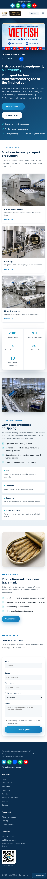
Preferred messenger (13, 693)
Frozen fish (6, 790)
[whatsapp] (18, 5)
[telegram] (12, 5)
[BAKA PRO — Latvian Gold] (11, 13)
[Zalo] (21, 59)
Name (7, 661)
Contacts (5, 805)
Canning (5, 821)
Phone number (10, 683)
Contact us (40, 875)
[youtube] (34, 5)
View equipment (13, 106)
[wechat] (29, 5)
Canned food (12, 115)
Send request (23, 729)
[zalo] (23, 5)
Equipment (6, 786)
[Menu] (43, 13)
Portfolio (5, 801)
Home (4, 779)
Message (8, 703)
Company (8, 673)
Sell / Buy (5, 794)
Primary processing (9, 817)
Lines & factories (8, 824)
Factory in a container (10, 798)
